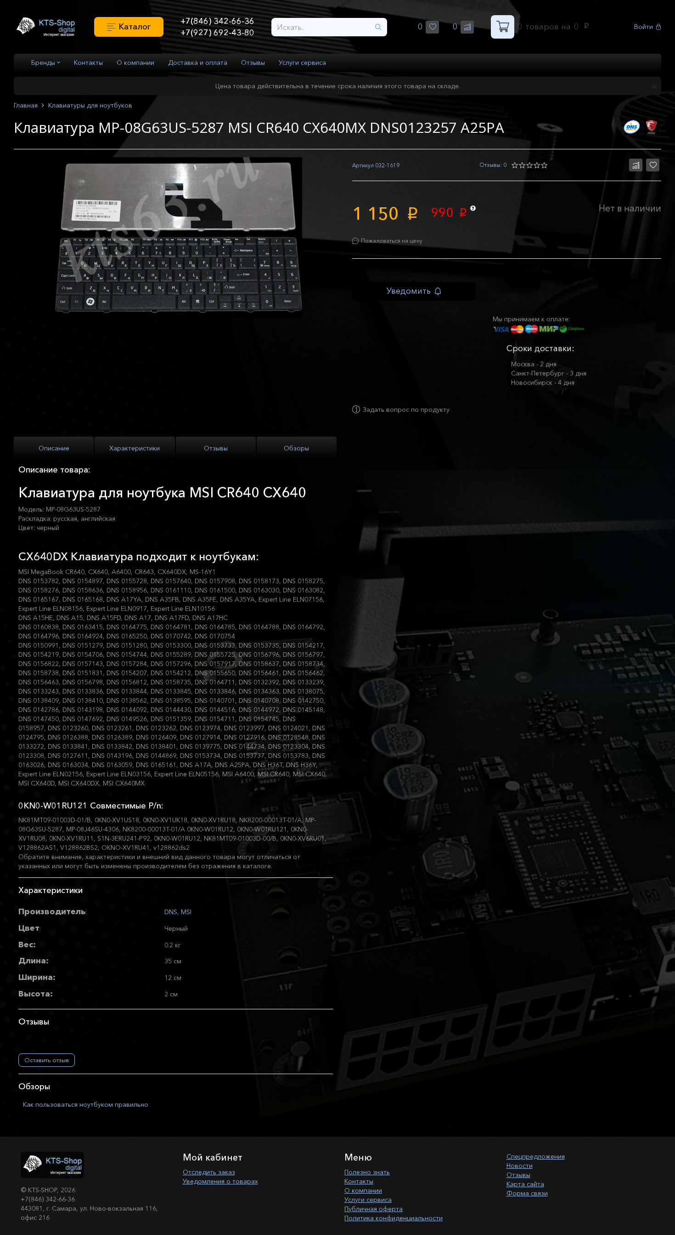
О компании (135, 62)
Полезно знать (367, 1172)
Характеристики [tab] (134, 448)
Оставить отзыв (46, 1060)
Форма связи (527, 1193)
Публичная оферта (373, 1209)
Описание (54, 448)
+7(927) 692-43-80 (217, 33)
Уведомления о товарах (220, 1181)
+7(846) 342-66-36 (217, 21)
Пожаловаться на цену (391, 240)
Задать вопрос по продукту (406, 409)
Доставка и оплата (197, 62)
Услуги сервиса (302, 62)
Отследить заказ (209, 1172)
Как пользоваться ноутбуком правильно (85, 1104)
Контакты (88, 62)
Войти (643, 27)
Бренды (44, 62)
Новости (519, 1165)
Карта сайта (525, 1184)
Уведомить (409, 291)
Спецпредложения (535, 1156)
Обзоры (296, 448)
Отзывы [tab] (216, 448)
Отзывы (253, 62)
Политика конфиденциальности (393, 1218)
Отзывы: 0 (492, 164)
